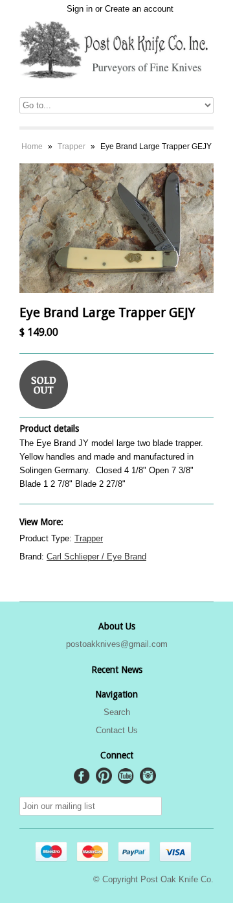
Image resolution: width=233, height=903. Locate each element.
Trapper (71, 146)
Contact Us (117, 730)
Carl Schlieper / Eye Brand (96, 556)
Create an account (139, 9)
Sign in (80, 9)
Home (32, 146)
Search (117, 712)
